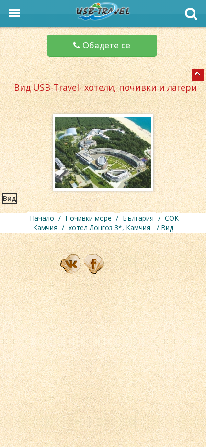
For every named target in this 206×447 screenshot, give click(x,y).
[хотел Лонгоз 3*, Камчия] (198, 75)
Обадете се (105, 45)
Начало (42, 218)
